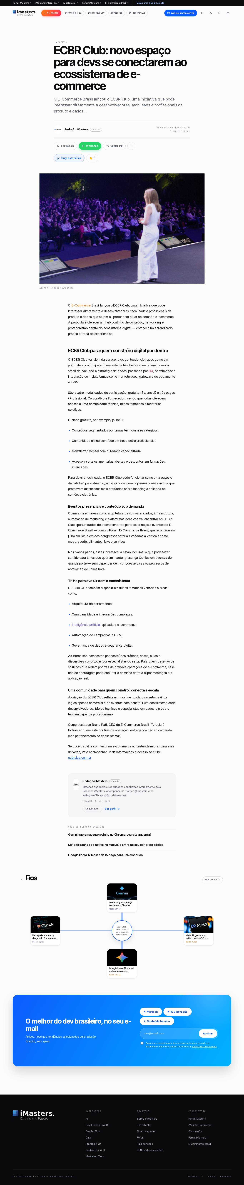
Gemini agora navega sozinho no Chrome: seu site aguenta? (109, 834)
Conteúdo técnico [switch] (158, 1021)
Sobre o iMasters (147, 1118)
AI (87, 1118)
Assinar (208, 1033)
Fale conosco (145, 1143)
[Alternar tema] (210, 13)
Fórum (140, 1137)
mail (107, 801)
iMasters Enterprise (47, 3)
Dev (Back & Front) (97, 1125)
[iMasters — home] (24, 13)
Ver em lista (212, 879)
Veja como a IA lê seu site (150, 3)
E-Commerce (81, 305)
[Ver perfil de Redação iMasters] (76, 795)
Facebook (88, 801)
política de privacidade (204, 1046)
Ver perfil (112, 808)
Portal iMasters (22, 3)
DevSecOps (93, 1131)
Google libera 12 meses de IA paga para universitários (105, 855)
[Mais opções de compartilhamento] (131, 146)
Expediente (144, 1125)
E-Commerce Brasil (117, 3)
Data (88, 1137)
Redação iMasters (95, 781)
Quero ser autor (146, 1131)
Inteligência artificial (86, 625)
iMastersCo (70, 3)
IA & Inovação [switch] (178, 1011)
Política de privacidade (150, 1150)
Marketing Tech (95, 1156)
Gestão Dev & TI (95, 1150)
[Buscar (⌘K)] (202, 13)
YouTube (193, 1176)
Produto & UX (94, 1143)
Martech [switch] (152, 1011)
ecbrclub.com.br (79, 757)
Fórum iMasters (91, 3)
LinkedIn (211, 1176)
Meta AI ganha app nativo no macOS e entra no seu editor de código (115, 845)
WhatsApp (92, 145)
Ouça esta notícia (69, 158)
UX (151, 371)
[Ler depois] (219, 13)
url (101, 801)
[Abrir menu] (228, 13)
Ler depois (67, 145)
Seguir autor (92, 808)
